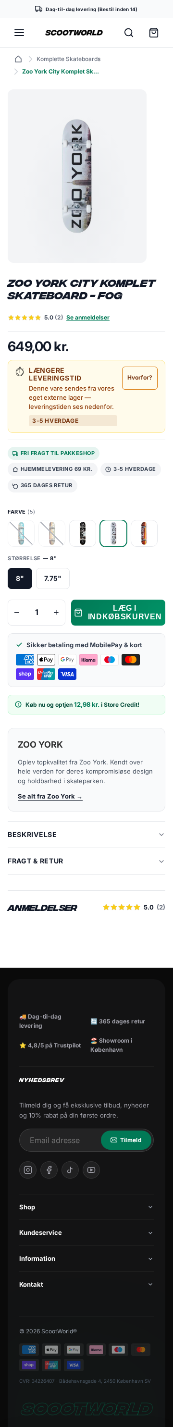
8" (20, 578)
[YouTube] (91, 1170)
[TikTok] (70, 1170)
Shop (27, 1207)
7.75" (53, 578)
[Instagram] (28, 1170)
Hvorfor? (139, 377)
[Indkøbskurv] (153, 32)
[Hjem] (18, 59)
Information (37, 1258)
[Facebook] (49, 1170)
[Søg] (128, 32)
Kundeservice (40, 1232)
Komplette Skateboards (68, 58)
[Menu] (19, 32)
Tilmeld (131, 1140)
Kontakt (31, 1284)
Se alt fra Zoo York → (50, 796)
